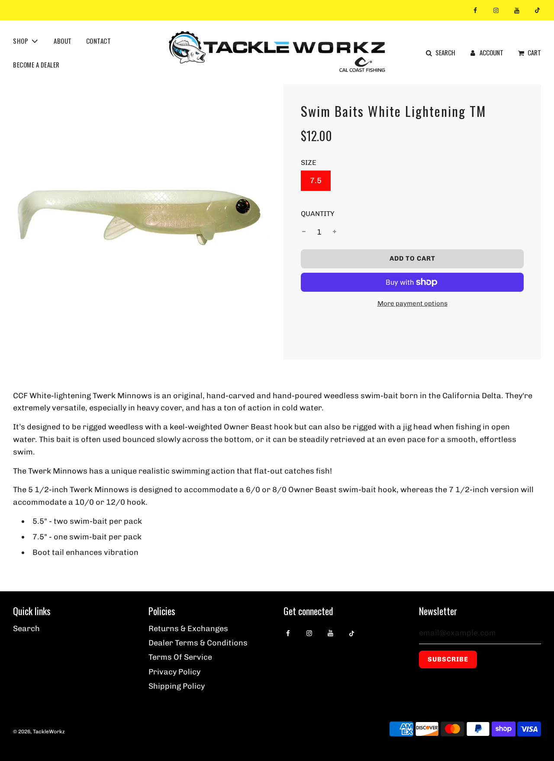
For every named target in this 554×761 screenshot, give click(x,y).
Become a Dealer (36, 64)
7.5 (316, 180)
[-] (304, 232)
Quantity (318, 214)
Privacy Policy (174, 672)
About (63, 40)
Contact (98, 40)
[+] (335, 232)
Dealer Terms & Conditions (198, 643)
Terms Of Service (180, 657)
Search (26, 628)
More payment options (412, 303)
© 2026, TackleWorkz (39, 732)
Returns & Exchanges (188, 628)
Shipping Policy (176, 686)
